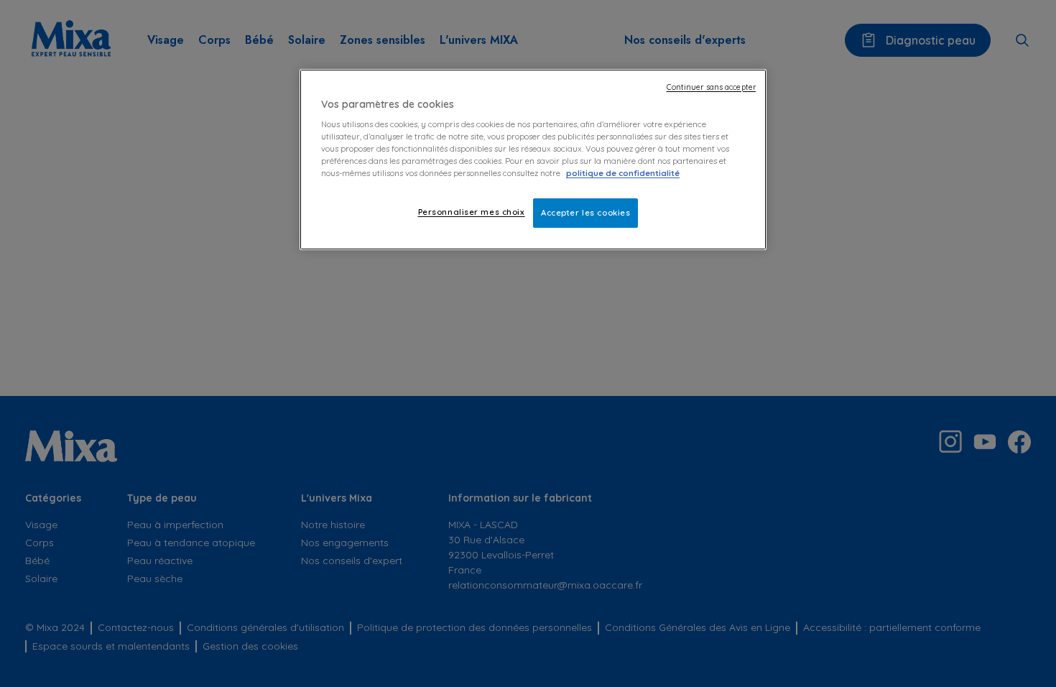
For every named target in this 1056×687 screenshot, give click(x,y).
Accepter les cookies (585, 213)
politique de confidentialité (623, 173)
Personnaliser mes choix (471, 212)
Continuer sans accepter (711, 87)
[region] (533, 160)
